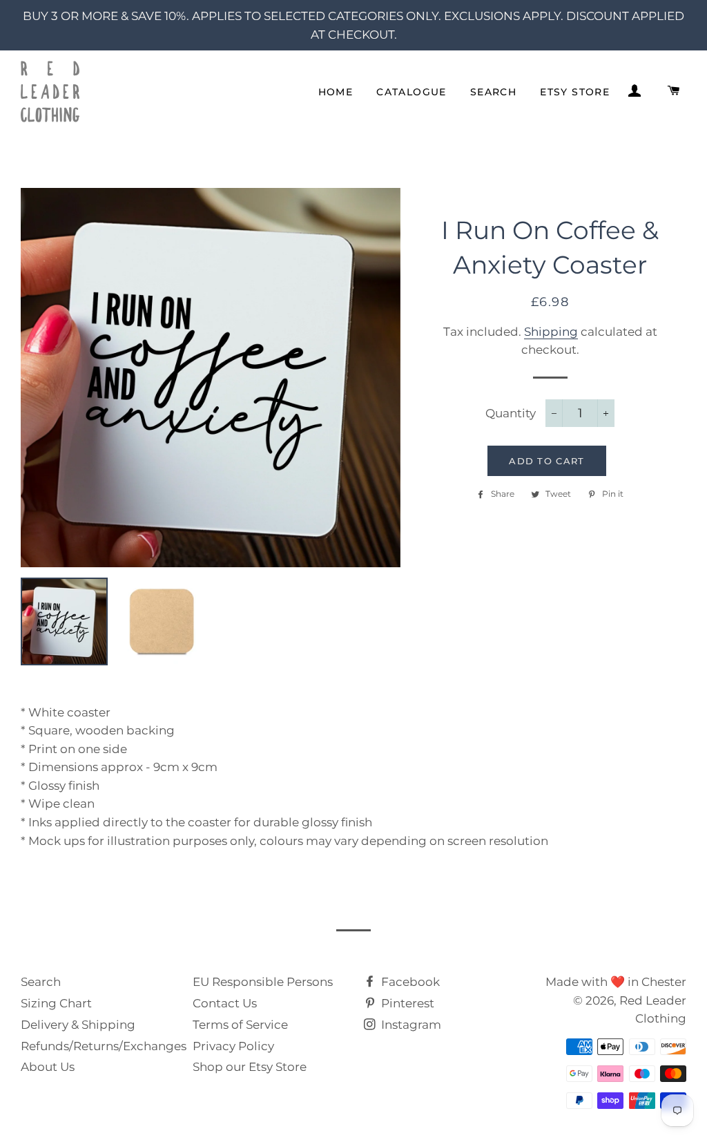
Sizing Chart (56, 1003)
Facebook (409, 982)
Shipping (551, 332)
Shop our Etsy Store (250, 1067)
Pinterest (406, 1003)
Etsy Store (575, 92)
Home (336, 92)
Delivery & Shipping (78, 1025)
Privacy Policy (233, 1046)
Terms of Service (240, 1025)
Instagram (409, 1025)
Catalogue (411, 92)
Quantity (510, 413)
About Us (48, 1067)
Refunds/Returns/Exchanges (103, 1046)
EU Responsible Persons (263, 982)
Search (493, 92)
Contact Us (225, 1003)
